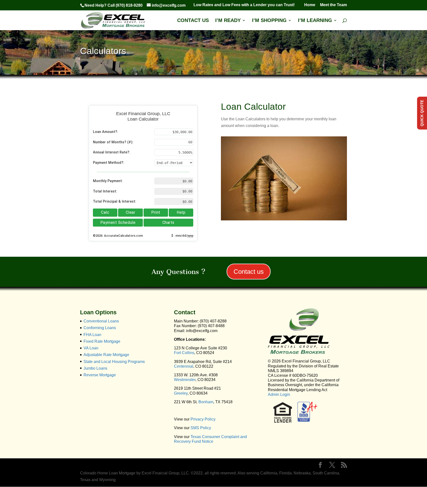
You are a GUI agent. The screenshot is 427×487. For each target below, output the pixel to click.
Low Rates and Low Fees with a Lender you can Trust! (246, 5)
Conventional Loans (101, 321)
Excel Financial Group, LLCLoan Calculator (143, 116)
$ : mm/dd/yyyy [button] (182, 235)
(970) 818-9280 (129, 5)
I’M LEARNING (315, 21)
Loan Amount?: (105, 132)
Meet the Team (333, 5)
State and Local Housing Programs (114, 362)
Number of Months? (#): (113, 142)
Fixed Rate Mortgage (102, 341)
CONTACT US (193, 21)
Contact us (249, 271)
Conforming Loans (100, 328)
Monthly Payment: (108, 181)
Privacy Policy (203, 419)
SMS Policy (201, 428)
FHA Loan (92, 335)
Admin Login (279, 394)
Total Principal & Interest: (114, 201)
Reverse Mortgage (100, 375)
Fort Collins (184, 353)
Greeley (181, 393)
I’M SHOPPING (269, 21)
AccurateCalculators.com (123, 235)
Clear (130, 212)
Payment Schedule (118, 222)
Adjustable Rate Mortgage (106, 355)
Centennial (183, 366)
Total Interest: (105, 191)
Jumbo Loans (95, 368)
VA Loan (91, 348)
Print (155, 212)
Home (309, 5)
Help (181, 212)
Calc (105, 212)
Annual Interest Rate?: (111, 152)
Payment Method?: (108, 163)
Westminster (184, 380)
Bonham (205, 402)
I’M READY (228, 21)
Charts (168, 222)
